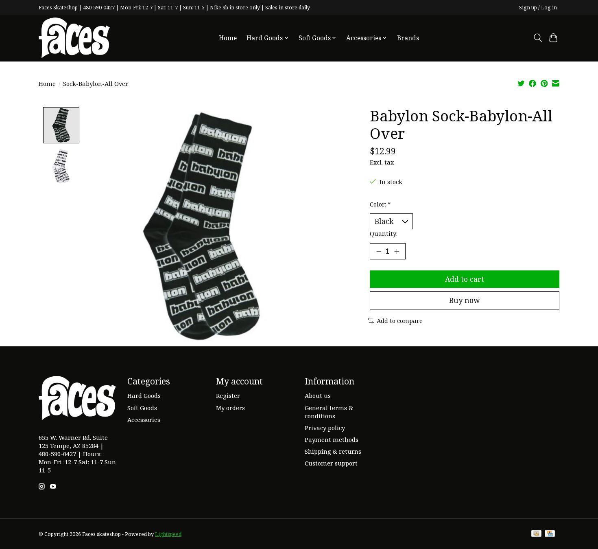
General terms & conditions (329, 412)
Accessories (143, 419)
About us (318, 395)
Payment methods (331, 439)
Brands (408, 38)
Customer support (331, 463)
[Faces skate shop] (74, 38)
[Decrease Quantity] (378, 251)
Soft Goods (142, 408)
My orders (230, 408)
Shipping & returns (333, 451)
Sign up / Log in (538, 7)
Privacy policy (325, 428)
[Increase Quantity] (396, 251)
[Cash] (536, 534)
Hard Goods (144, 395)
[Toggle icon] (537, 38)
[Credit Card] (550, 534)
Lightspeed (168, 534)
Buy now (464, 300)
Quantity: (383, 233)
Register (228, 395)
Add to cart (464, 279)
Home (228, 38)
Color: (380, 204)
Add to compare (400, 320)
